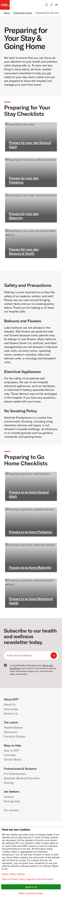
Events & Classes (15, 736)
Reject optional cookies (31, 893)
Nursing (9, 782)
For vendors (11, 810)
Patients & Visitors (22, 12)
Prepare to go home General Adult (29, 494)
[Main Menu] (56, 4)
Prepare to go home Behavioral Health (31, 601)
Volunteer (10, 755)
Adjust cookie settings (13, 874)
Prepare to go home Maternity (30, 567)
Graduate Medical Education (22, 778)
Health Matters (13, 727)
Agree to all (31, 887)
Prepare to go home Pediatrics (30, 532)
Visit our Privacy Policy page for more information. (28, 879)
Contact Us (11, 713)
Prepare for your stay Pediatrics (24, 180)
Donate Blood (12, 759)
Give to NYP (11, 750)
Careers (9, 797)
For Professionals (15, 774)
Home (7, 12)
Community (11, 709)
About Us (9, 704)
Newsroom (10, 732)
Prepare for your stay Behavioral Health (24, 251)
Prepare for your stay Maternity (24, 216)
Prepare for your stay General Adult (30, 145)
